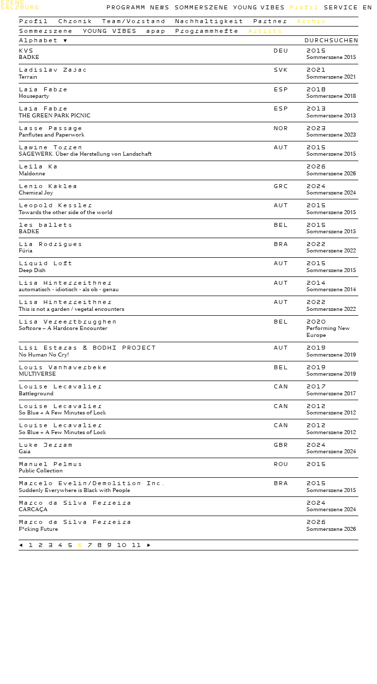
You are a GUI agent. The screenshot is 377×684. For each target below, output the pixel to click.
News (159, 7)
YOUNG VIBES (258, 7)
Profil (304, 7)
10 (122, 545)
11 (136, 545)
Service (340, 7)
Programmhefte (207, 31)
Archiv (311, 21)
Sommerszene (201, 7)
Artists (265, 31)
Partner (270, 21)
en (367, 7)
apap (155, 31)
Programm (125, 7)
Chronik (75, 21)
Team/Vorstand (133, 21)
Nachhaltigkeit (209, 21)
